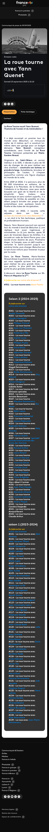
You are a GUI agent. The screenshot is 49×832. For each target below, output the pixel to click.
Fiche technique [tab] (28, 112)
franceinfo (6, 782)
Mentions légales (8, 809)
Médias (5, 756)
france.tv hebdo (9, 759)
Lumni (4, 787)
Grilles (4, 753)
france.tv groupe (9, 768)
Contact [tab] (7, 119)
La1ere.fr (5, 785)
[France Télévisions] (24, 3)
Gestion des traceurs (9, 813)
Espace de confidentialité (11, 817)
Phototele (22, 15)
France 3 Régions (9, 790)
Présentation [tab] (9, 112)
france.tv (6, 779)
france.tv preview (22, 11)
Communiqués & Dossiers (12, 751)
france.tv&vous (8, 773)
